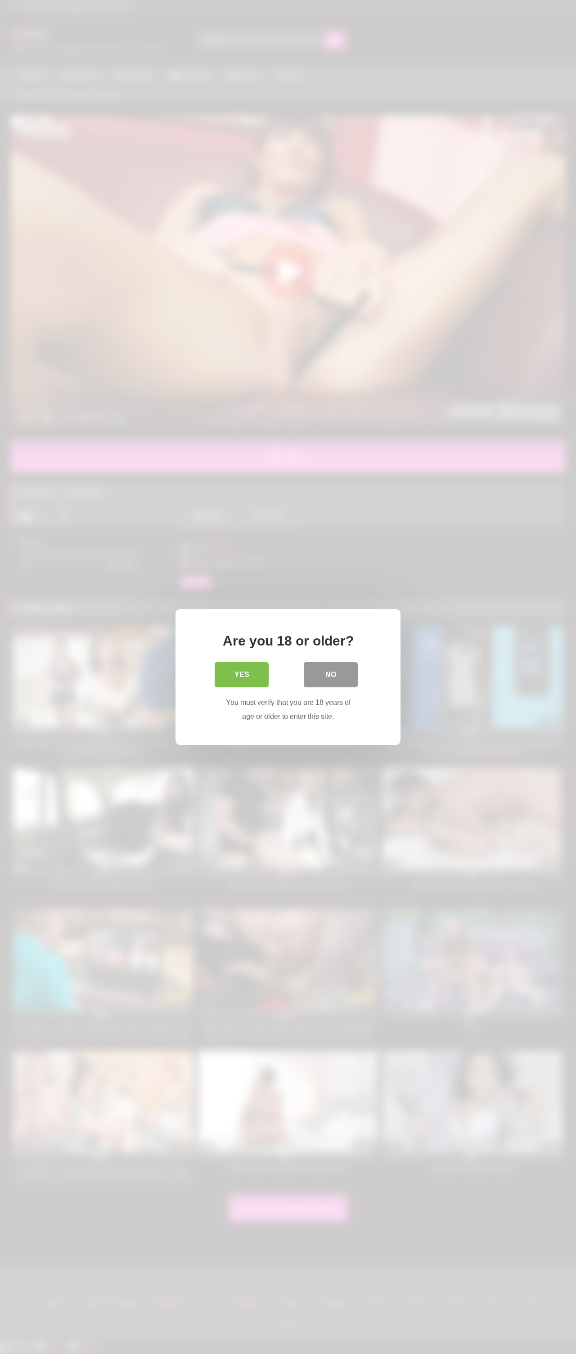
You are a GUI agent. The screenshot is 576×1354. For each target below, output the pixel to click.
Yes (241, 674)
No (330, 674)
